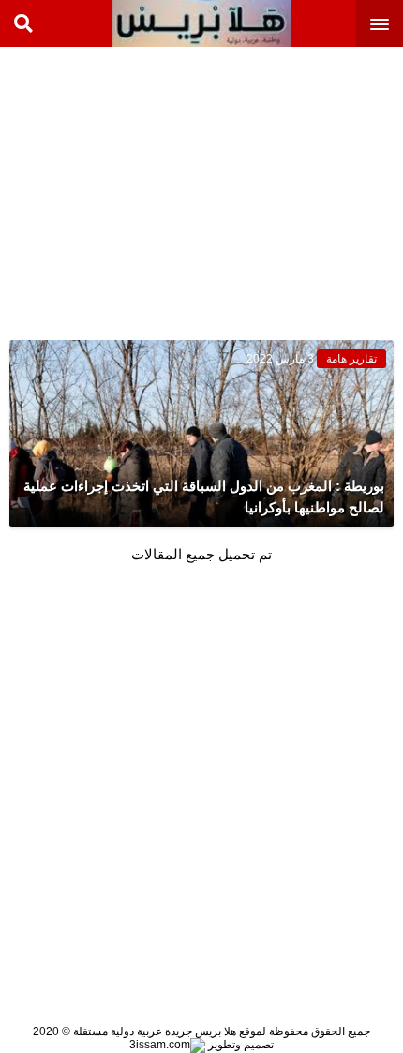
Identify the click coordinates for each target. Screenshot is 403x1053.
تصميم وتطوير (239, 1044)
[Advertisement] (262, 187)
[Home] (201, 23)
